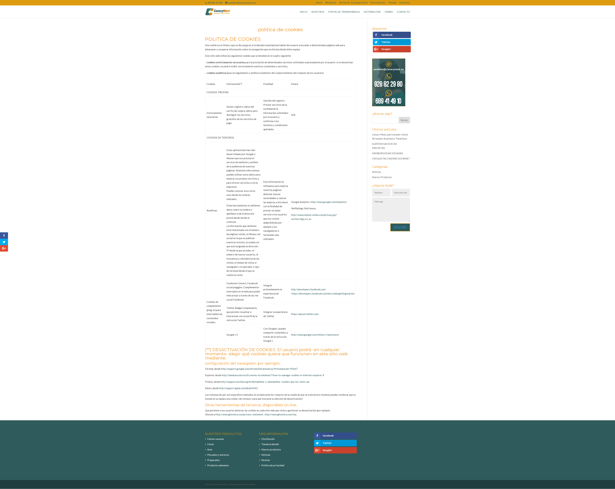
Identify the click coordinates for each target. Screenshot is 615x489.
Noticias (376, 171)
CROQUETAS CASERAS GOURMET (391, 158)
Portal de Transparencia (353, 3)
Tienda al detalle (270, 444)
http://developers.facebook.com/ (308, 289)
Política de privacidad (272, 465)
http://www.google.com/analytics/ (329, 201)
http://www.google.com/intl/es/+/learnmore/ (315, 334)
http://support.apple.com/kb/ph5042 (238, 388)
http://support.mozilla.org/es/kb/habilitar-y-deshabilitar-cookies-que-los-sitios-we (264, 381)
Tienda (392, 3)
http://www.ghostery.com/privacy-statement (240, 414)
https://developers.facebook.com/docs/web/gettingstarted (323, 293)
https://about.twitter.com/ (305, 314)
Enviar (400, 227)
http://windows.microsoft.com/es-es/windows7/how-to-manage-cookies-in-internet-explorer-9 (272, 375)
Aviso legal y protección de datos (242, 484)
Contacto (404, 3)
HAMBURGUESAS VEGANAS (387, 153)
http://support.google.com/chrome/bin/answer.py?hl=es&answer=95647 (259, 368)
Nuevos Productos (382, 177)
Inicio (319, 3)
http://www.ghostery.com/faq (280, 414)
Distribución (377, 3)
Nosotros (330, 3)
